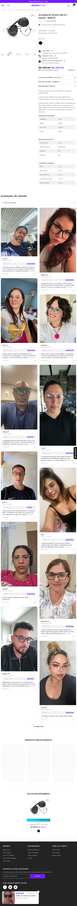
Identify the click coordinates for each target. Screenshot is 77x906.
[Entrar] (68, 5)
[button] (3, 30)
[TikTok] (15, 887)
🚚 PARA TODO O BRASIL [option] (38, 1)
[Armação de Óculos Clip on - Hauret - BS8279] (38, 810)
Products (10, 10)
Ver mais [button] (31, 271)
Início (4, 10)
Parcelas (71, 70)
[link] (13, 778)
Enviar (37, 876)
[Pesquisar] (8, 5)
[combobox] (74, 203)
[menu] (3, 5)
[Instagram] (10, 887)
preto (38, 831)
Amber (38, 823)
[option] (18, 30)
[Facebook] (5, 887)
